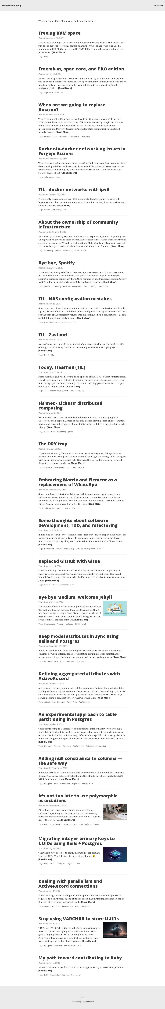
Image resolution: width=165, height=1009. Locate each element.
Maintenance (55, 322)
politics (58, 250)
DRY (69, 467)
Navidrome (103, 286)
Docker (59, 177)
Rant (63, 92)
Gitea (54, 584)
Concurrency (49, 906)
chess (46, 431)
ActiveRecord (49, 702)
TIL (75, 322)
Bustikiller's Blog (11, 5)
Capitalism (48, 92)
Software (48, 467)
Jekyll (84, 624)
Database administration (96, 746)
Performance (84, 702)
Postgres (48, 661)
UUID (75, 824)
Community (74, 136)
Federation (85, 136)
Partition (57, 746)
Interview (80, 390)
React (46, 355)
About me (158, 5)
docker (47, 209)
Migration (76, 783)
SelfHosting (49, 177)
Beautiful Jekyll (88, 1002)
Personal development (72, 286)
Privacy (60, 624)
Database (70, 661)
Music (86, 286)
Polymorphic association (89, 824)
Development (59, 467)
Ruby (46, 56)
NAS (46, 322)
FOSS (57, 92)
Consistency (81, 661)
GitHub (47, 584)
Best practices (79, 467)
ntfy (73, 508)
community (48, 250)
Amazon (47, 136)
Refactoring (49, 548)
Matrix (83, 250)
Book (72, 390)
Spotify (94, 286)
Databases (85, 906)
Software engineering (65, 548)
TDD (99, 548)
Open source (49, 624)
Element (59, 508)
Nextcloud (69, 624)
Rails (56, 661)
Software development (85, 548)
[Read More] (58, 52)
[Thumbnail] (115, 608)
